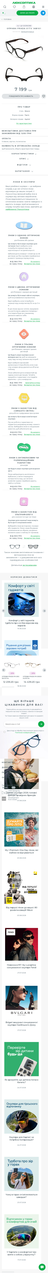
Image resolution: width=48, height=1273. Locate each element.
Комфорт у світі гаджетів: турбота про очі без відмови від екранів (21, 623)
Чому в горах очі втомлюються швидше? (21, 1195)
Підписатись (41, 724)
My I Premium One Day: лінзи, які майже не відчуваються (21, 851)
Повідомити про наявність (21, 96)
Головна (7, 19)
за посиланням (30, 565)
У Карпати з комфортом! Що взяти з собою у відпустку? (21, 1253)
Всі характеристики (24, 123)
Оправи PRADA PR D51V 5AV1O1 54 (10, 677)
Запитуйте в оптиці (32, 383)
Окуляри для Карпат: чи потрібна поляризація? (21, 1138)
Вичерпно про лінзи (32, 264)
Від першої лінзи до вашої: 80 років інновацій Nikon (21, 908)
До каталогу (35, 262)
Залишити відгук (27, 32)
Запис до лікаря (27, 13)
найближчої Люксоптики (17, 209)
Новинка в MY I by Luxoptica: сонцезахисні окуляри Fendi (21, 966)
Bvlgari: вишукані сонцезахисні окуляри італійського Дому (22, 1023)
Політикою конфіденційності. (25, 732)
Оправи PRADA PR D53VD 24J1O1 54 (32, 677)
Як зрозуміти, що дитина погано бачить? (21, 1081)
